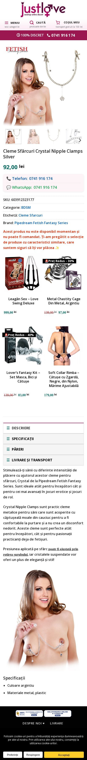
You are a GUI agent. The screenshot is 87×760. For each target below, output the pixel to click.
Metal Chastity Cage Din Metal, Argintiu (63, 301)
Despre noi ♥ (34, 723)
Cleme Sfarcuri (30, 215)
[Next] (75, 83)
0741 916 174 (40, 178)
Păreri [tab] (17, 449)
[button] (12, 24)
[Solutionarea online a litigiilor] (57, 713)
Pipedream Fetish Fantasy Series (41, 223)
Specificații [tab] (22, 438)
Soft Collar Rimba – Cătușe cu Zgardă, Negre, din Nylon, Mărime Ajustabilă (63, 379)
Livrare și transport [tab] (31, 460)
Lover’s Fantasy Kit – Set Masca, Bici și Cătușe (23, 377)
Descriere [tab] (20, 427)
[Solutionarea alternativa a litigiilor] (29, 713)
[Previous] (12, 83)
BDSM (26, 207)
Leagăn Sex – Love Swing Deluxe (23, 301)
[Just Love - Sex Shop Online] (43, 9)
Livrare (56, 723)
